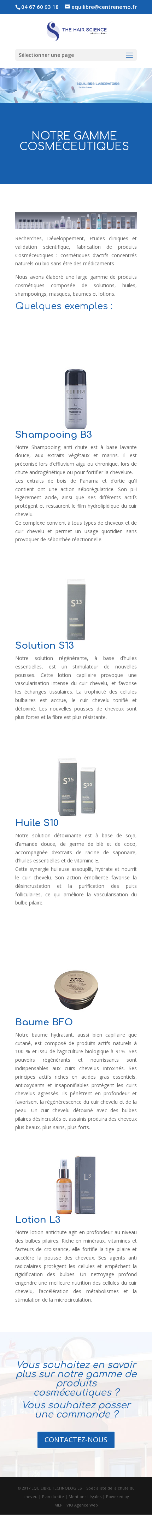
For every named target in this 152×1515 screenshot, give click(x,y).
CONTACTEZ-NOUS (76, 1439)
